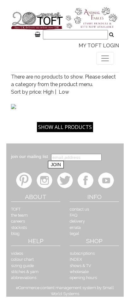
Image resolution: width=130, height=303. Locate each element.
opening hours (83, 277)
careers (18, 221)
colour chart (22, 259)
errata (75, 227)
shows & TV (80, 265)
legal (74, 233)
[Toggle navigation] (105, 58)
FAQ (73, 215)
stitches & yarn (24, 271)
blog (15, 233)
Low (64, 92)
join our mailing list (29, 156)
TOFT (16, 209)
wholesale (79, 271)
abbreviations (23, 277)
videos (17, 253)
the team (19, 215)
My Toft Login (99, 46)
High (48, 92)
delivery (77, 221)
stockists (19, 227)
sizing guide (22, 265)
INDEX (76, 259)
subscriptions (82, 253)
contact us (79, 209)
